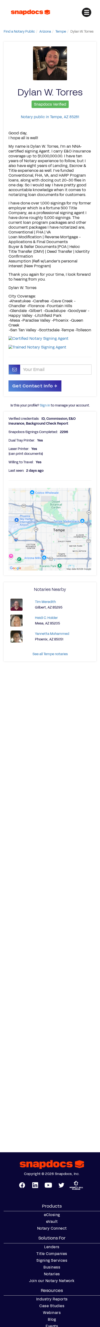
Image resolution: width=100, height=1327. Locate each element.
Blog (52, 1319)
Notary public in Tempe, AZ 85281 (50, 116)
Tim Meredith (45, 602)
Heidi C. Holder (46, 618)
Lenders (51, 1247)
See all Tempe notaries (50, 654)
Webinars (52, 1313)
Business (51, 1267)
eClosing (52, 1215)
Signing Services (51, 1260)
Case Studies (51, 1306)
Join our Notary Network (52, 1281)
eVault (52, 1221)
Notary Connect (52, 1228)
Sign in (45, 405)
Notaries (52, 1274)
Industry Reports (52, 1299)
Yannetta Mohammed (52, 633)
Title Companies (51, 1254)
